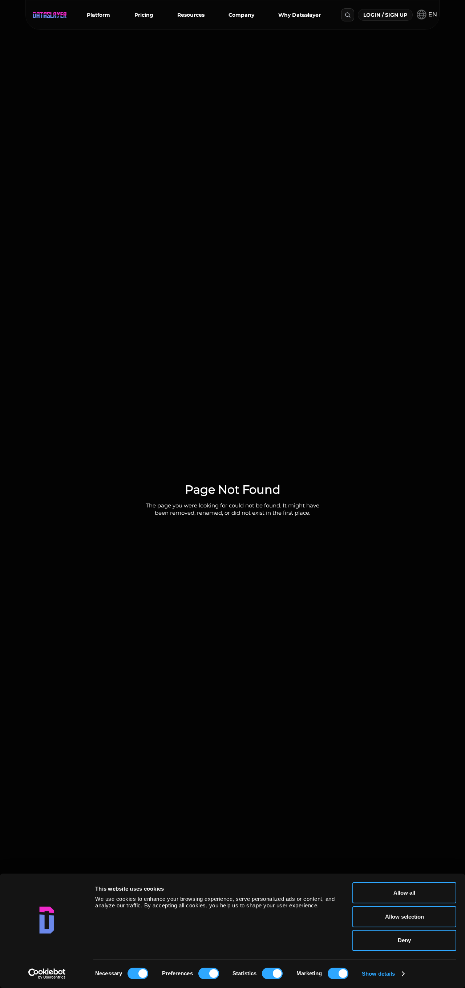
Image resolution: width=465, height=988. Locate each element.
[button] (98, 14)
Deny (404, 940)
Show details (378, 974)
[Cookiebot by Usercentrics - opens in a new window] (47, 973)
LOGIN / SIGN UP (385, 15)
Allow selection (404, 917)
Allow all (404, 893)
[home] (49, 15)
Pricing (143, 15)
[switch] (208, 973)
